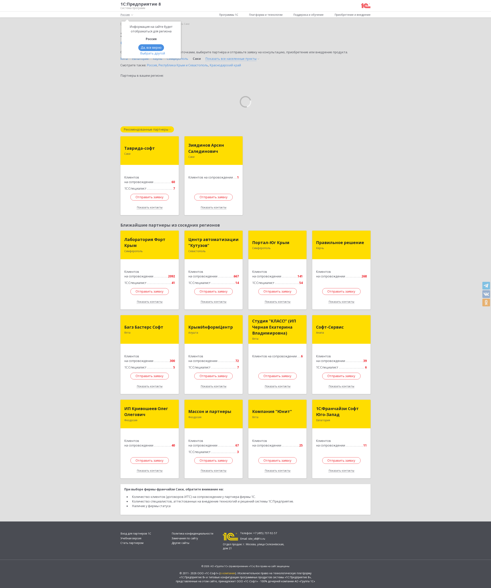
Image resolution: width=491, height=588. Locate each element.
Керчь (157, 59)
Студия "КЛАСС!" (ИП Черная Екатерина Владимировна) (274, 327)
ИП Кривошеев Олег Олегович (146, 411)
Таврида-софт (139, 148)
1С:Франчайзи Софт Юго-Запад (337, 411)
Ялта (124, 59)
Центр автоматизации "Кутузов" (213, 242)
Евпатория (140, 59)
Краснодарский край (225, 65)
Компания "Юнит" (272, 411)
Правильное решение (340, 242)
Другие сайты (180, 543)
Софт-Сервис (330, 327)
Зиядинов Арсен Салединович (206, 148)
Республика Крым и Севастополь (183, 65)
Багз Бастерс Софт (143, 327)
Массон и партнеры (209, 411)
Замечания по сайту (185, 538)
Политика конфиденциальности (192, 533)
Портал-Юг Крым (270, 242)
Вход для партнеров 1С (135, 533)
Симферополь (177, 59)
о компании (227, 573)
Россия (152, 65)
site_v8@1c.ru (256, 538)
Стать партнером (131, 543)
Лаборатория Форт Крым (144, 242)
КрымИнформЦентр (210, 327)
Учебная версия (130, 538)
